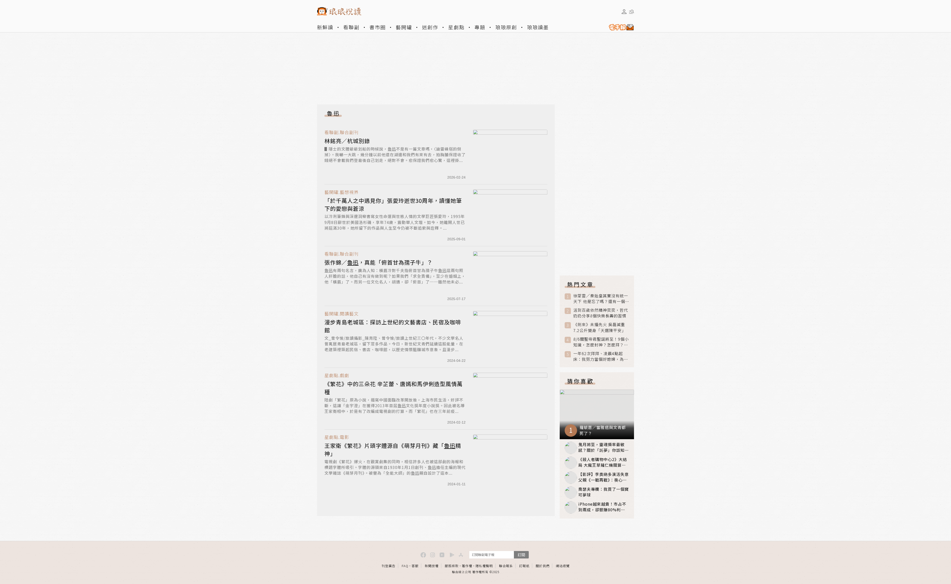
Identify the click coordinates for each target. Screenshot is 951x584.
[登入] (624, 11)
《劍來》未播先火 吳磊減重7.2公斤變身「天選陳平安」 (599, 327)
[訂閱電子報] (619, 27)
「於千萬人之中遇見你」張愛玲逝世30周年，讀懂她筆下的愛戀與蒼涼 (393, 204)
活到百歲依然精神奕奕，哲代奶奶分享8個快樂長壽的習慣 (600, 313)
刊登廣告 (389, 565)
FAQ (405, 565)
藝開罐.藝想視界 (341, 192)
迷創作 (430, 27)
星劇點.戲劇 (336, 375)
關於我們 (543, 565)
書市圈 (378, 27)
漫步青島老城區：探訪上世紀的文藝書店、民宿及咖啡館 (392, 326)
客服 (415, 565)
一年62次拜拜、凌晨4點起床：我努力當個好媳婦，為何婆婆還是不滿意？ (600, 356)
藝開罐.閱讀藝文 (341, 313)
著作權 (467, 565)
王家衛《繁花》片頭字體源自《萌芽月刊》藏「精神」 (392, 449)
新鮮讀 (325, 27)
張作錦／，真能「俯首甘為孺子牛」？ (378, 262)
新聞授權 (432, 565)
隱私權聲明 (484, 565)
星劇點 (456, 27)
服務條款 (452, 565)
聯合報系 (506, 565)
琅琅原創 (506, 27)
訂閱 (521, 554)
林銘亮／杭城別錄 (347, 141)
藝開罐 (404, 27)
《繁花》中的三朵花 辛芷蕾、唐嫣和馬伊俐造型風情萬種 (393, 388)
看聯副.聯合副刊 (341, 132)
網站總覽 (563, 565)
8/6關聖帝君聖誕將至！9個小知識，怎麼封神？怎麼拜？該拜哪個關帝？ (601, 342)
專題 (480, 27)
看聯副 (351, 27)
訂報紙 (524, 565)
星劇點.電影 (336, 437)
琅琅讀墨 (538, 27)
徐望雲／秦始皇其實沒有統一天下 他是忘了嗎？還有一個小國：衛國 (600, 298)
